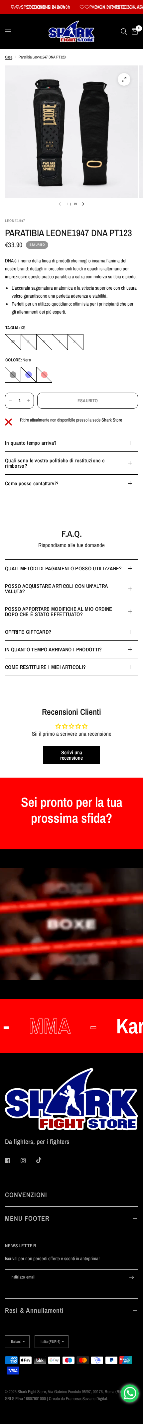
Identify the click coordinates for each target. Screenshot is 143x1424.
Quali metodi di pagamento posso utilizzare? (63, 568)
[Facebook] (12, 1160)
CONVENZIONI (26, 1194)
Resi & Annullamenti (34, 1310)
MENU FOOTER (27, 1218)
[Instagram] (28, 1160)
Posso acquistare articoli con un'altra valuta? (56, 588)
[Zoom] (124, 79)
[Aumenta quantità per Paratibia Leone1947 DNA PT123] (29, 400)
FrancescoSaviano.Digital (86, 1398)
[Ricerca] (123, 31)
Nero (13, 375)
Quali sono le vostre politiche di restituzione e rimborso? (54, 463)
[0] (133, 31)
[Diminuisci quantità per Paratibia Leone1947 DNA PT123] (10, 400)
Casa (8, 57)
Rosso (44, 375)
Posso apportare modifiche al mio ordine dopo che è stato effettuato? (58, 611)
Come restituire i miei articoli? (45, 667)
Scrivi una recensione (71, 755)
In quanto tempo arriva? (31, 442)
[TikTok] (43, 1160)
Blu (29, 375)
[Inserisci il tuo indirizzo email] (131, 1277)
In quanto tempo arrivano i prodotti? (53, 649)
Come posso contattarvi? (32, 483)
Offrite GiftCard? (28, 631)
